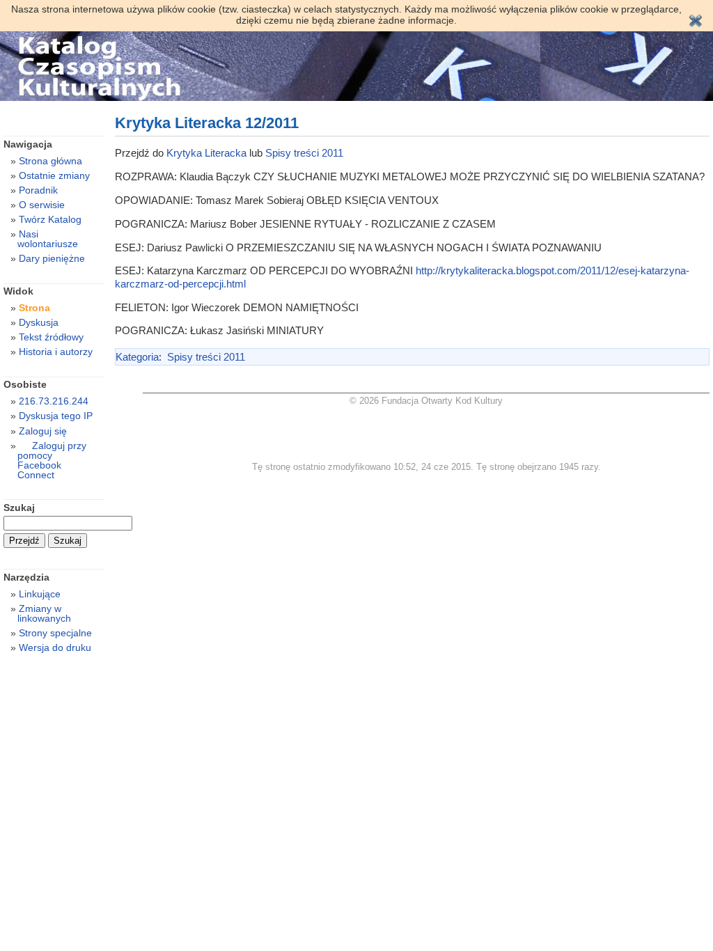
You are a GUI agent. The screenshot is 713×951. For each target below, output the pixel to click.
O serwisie (42, 204)
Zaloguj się (43, 431)
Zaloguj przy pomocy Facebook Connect (51, 460)
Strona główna (50, 160)
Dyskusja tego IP (56, 415)
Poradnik (38, 190)
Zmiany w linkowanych (44, 613)
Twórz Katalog (50, 219)
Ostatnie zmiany (54, 175)
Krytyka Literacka (206, 153)
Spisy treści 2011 (304, 153)
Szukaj (19, 507)
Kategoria (137, 357)
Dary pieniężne (52, 258)
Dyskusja (38, 322)
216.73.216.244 (53, 401)
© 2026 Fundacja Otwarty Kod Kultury (426, 400)
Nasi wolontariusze (47, 238)
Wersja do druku (55, 647)
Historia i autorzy (56, 351)
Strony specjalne (55, 632)
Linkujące (40, 593)
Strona (34, 307)
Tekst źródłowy (51, 337)
